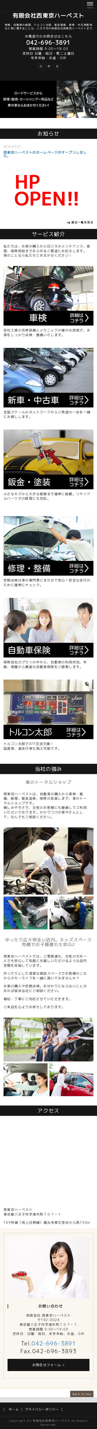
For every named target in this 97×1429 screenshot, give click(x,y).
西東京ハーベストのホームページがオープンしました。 (45, 154)
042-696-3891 (54, 1343)
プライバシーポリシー (42, 1409)
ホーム (14, 1409)
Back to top (82, 1394)
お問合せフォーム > (48, 1365)
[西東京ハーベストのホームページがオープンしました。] (48, 190)
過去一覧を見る (82, 222)
